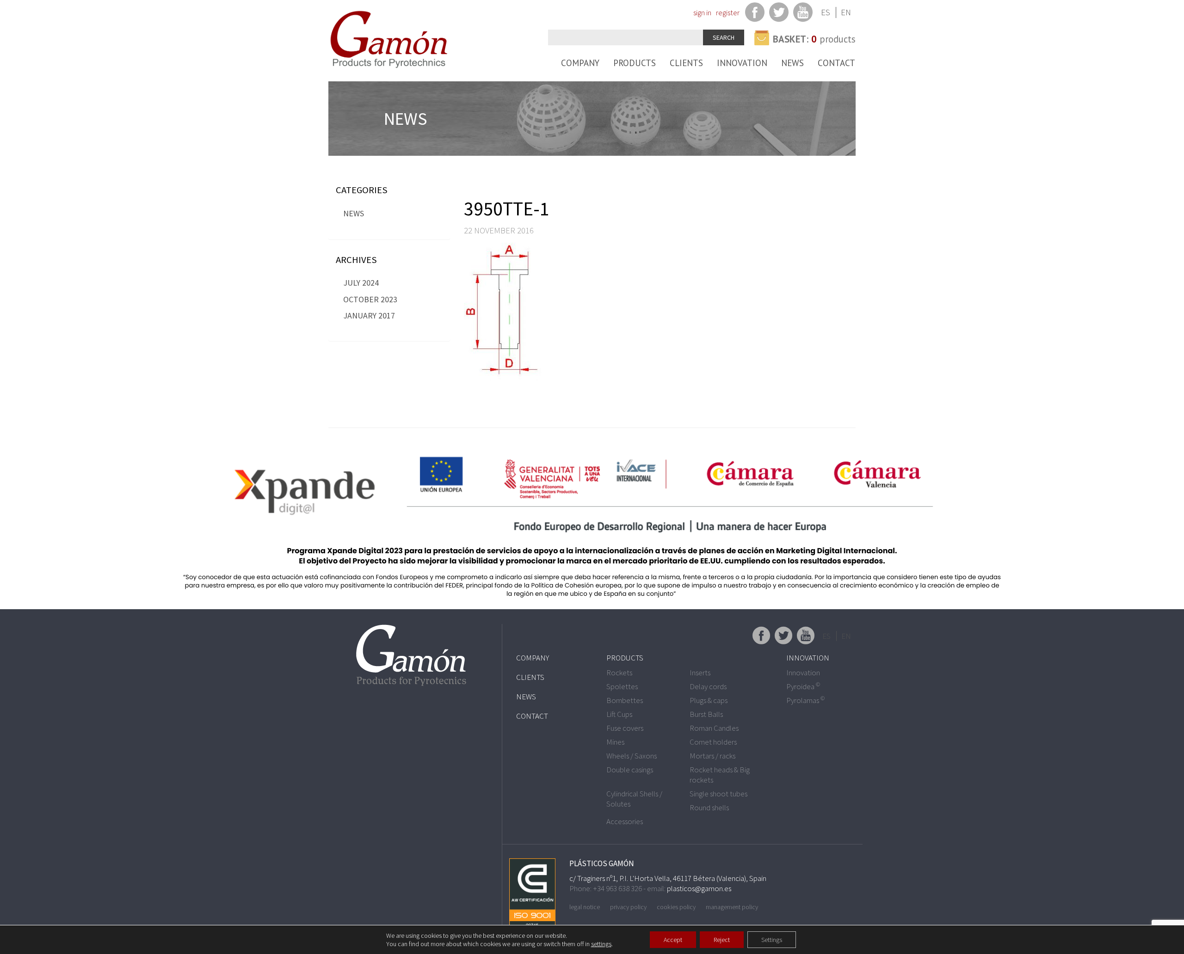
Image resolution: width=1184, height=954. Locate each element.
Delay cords (708, 686)
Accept (673, 940)
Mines (615, 742)
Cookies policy (676, 907)
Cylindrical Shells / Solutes (634, 799)
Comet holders (713, 742)
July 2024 (361, 282)
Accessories (624, 821)
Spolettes (622, 686)
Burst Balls (706, 714)
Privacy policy (628, 907)
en (846, 12)
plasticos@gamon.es (699, 888)
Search (723, 37)
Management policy (732, 907)
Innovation (742, 62)
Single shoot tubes (718, 794)
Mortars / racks (712, 756)
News (792, 62)
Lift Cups (619, 714)
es (825, 12)
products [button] (814, 39)
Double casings (629, 769)
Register (728, 12)
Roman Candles (714, 728)
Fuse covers (624, 728)
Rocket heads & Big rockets (720, 774)
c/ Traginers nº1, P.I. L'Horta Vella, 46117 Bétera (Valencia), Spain (667, 878)
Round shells (709, 807)
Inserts (700, 672)
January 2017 (369, 315)
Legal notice (584, 907)
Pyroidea (803, 686)
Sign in (702, 12)
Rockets (619, 672)
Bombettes (624, 700)
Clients (686, 62)
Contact (836, 62)
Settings (771, 940)
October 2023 (370, 299)
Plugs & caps (709, 700)
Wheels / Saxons (631, 756)
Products (634, 62)
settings (601, 944)
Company (580, 62)
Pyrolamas (805, 700)
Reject (722, 940)
